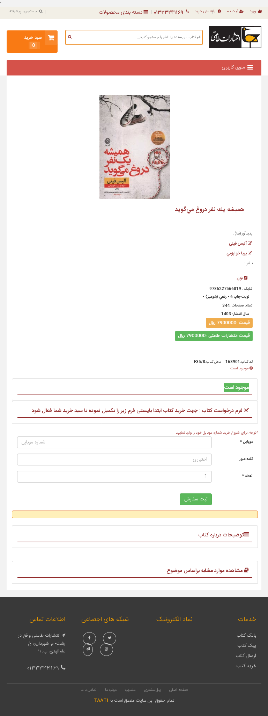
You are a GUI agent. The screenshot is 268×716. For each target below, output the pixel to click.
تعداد (247, 476)
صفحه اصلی (178, 690)
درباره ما (111, 690)
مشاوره (130, 690)
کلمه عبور (246, 459)
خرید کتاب (246, 666)
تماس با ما (89, 690)
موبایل (246, 442)
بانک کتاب (246, 635)
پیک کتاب (246, 646)
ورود (253, 11)
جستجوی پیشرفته (23, 11)
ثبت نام (232, 11)
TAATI (101, 700)
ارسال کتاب (246, 656)
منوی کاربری (233, 67)
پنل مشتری (152, 690)
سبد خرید (33, 41)
